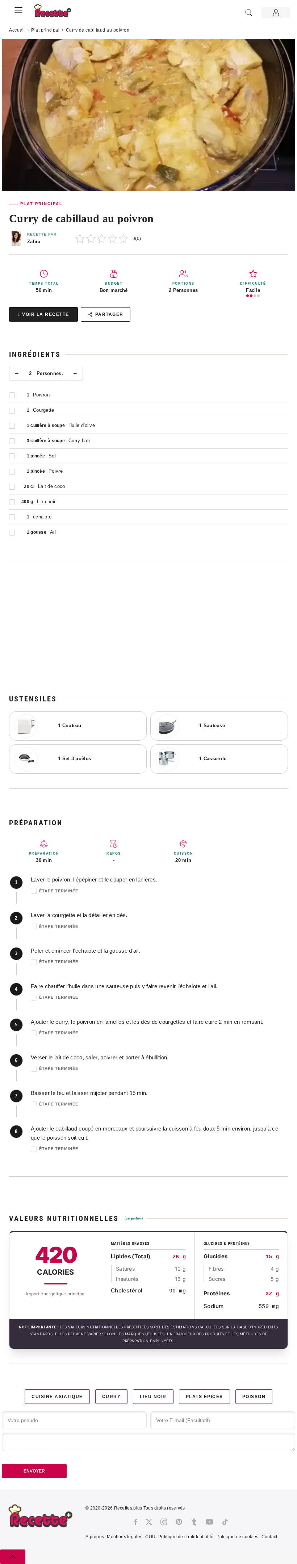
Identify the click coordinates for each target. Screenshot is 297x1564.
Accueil (17, 30)
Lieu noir (153, 1396)
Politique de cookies (238, 1536)
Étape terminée (58, 891)
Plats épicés (204, 1396)
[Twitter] (148, 1522)
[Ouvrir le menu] (18, 9)
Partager (109, 314)
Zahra (34, 241)
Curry (111, 1396)
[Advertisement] (148, 628)
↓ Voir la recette (43, 314)
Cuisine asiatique (57, 1396)
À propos (94, 1536)
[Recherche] (248, 12)
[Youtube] (209, 1522)
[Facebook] (135, 1522)
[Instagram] (164, 1522)
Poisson (254, 1396)
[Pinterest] (179, 1522)
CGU (150, 1536)
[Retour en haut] (12, 1556)
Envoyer (34, 1471)
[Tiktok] (225, 1522)
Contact (269, 1536)
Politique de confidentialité (185, 1536)
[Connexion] (276, 12)
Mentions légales (124, 1536)
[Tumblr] (194, 1522)
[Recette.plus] (56, 13)
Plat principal (45, 30)
